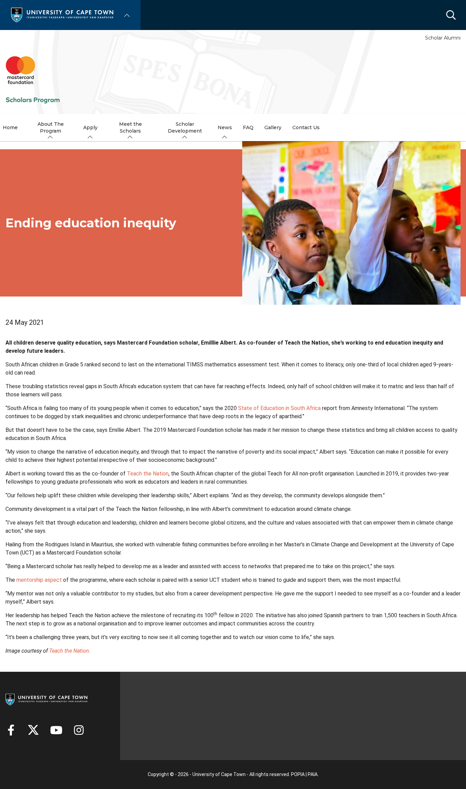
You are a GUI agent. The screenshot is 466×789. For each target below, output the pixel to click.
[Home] (62, 14)
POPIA (298, 774)
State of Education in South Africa (279, 408)
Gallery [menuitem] (272, 127)
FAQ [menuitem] (248, 127)
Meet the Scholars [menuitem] (130, 127)
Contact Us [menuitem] (306, 127)
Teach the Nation (148, 473)
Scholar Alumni (443, 38)
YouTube (56, 730)
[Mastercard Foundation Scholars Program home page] (32, 80)
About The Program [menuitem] (51, 127)
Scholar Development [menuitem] (185, 127)
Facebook (11, 730)
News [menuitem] (225, 127)
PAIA (313, 774)
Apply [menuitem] (90, 127)
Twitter (33, 730)
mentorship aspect (39, 580)
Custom (79, 730)
